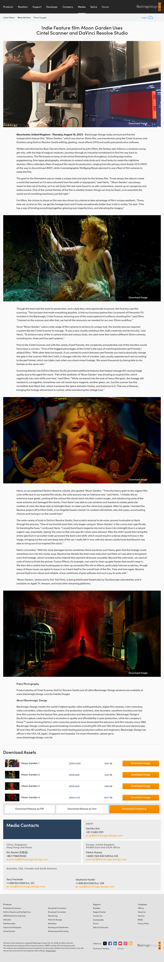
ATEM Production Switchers (14, 916)
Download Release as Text (82, 808)
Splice (93, 6)
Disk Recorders (9, 923)
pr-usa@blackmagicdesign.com (25, 886)
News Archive (24, 17)
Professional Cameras (12, 908)
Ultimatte (7, 919)
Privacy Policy (143, 923)
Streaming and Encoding (58, 931)
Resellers (23, 6)
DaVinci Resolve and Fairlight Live (17, 912)
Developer (52, 6)
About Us (142, 912)
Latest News (9, 17)
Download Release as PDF (29, 808)
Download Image (138, 123)
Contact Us (97, 916)
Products (8, 6)
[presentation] (7, 84)
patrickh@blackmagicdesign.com (106, 859)
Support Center (99, 912)
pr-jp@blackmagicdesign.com (104, 835)
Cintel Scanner (9, 931)
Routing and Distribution (58, 927)
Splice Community (100, 927)
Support (37, 6)
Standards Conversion (57, 908)
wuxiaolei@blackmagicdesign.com (27, 859)
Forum (105, 6)
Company (67, 6)
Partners (141, 916)
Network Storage (55, 919)
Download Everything (134, 808)
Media (82, 6)
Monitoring (52, 916)
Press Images (40, 17)
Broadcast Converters (57, 912)
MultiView (52, 923)
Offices (141, 908)
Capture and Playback (12, 927)
